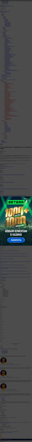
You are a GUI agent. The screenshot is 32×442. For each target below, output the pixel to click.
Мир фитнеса (16, 344)
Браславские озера (7, 114)
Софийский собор (7, 110)
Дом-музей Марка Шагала (8, 63)
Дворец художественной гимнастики (10, 99)
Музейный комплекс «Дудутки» (9, 107)
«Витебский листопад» (8, 119)
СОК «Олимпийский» (8, 55)
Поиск (6, 77)
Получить (1, 10)
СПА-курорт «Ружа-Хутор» (8, 42)
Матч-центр (3, 398)
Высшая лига (7, 125)
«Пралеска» (6, 89)
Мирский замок (7, 105)
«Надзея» (6, 90)
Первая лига (6, 20)
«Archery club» (7, 51)
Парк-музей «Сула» (7, 61)
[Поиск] (3, 433)
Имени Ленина (7, 87)
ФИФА (12, 166)
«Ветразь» (6, 85)
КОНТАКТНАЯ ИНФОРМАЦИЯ (6, 76)
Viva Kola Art (7, 117)
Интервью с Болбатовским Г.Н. (9, 38)
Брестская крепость (8, 104)
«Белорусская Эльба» (8, 73)
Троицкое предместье (8, 62)
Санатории (5, 82)
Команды (4, 132)
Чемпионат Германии (8, 23)
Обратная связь (4, 142)
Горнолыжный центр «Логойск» (9, 56)
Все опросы (1, 347)
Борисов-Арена (7, 52)
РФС (1, 166)
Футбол (3, 15)
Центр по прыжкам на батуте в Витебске (11, 100)
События (4, 71)
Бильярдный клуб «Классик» (9, 50)
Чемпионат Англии (7, 127)
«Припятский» (7, 112)
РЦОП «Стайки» (7, 47)
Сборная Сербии (4, 166)
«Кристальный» (7, 41)
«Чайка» (6, 43)
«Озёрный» (6, 84)
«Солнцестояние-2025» (8, 72)
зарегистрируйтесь (9, 241)
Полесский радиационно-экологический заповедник (12, 70)
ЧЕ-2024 (6, 21)
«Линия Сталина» (7, 58)
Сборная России (8, 166)
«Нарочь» (6, 67)
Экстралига (6, 30)
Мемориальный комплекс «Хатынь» (10, 109)
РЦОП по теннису (7, 53)
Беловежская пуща (7, 68)
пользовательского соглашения (11, 422)
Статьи (4, 16)
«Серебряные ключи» (8, 40)
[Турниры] (0, 433)
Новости (3, 13)
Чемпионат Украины (8, 26)
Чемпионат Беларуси (6, 35)
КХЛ (5, 31)
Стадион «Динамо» (7, 95)
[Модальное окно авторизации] (2, 433)
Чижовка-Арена (7, 97)
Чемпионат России (7, 25)
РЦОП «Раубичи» (7, 94)
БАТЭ (6, 133)
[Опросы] (1, 433)
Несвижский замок (7, 60)
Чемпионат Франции (8, 130)
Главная (1, 143)
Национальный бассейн (8, 48)
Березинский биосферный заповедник (10, 115)
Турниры (4, 18)
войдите (5, 241)
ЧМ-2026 (6, 124)
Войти (6, 78)
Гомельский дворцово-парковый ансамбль (10, 65)
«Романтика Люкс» (7, 37)
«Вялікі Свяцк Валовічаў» (8, 57)
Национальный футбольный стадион (10, 46)
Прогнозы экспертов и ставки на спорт (6, 439)
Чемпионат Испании (8, 22)
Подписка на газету (4, 75)
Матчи (4, 17)
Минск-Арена (7, 92)
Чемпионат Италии (7, 129)
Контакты (3, 399)
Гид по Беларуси (4, 36)
